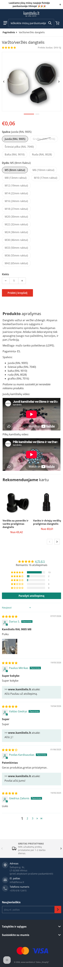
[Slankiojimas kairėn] (4, 81)
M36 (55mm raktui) (16, 255)
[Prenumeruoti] (57, 909)
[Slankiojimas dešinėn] (59, 81)
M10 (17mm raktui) (45, 178)
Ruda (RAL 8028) (42, 154)
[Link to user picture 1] (9, 646)
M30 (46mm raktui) (16, 240)
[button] (5, 23)
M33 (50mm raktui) (16, 247)
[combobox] (31, 23)
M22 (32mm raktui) (16, 224)
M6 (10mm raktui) (43, 170)
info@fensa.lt (17, 882)
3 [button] (32, 818)
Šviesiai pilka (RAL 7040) (19, 146)
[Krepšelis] (57, 23)
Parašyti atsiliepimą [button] (31, 596)
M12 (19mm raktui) (16, 185)
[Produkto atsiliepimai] (9, 47)
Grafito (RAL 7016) (44, 139)
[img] (9, 616)
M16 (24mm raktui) (16, 201)
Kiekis (5, 274)
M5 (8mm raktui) (15, 170)
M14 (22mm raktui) (16, 193)
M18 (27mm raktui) (16, 209)
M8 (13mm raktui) (15, 178)
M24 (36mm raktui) (16, 232)
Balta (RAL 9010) (15, 154)
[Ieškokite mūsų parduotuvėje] (50, 23)
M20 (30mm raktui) (16, 216)
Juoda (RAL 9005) (15, 139)
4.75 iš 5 (40, 561)
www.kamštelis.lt (28, 962)
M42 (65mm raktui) (16, 263)
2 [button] (27, 818)
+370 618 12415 (18, 890)
